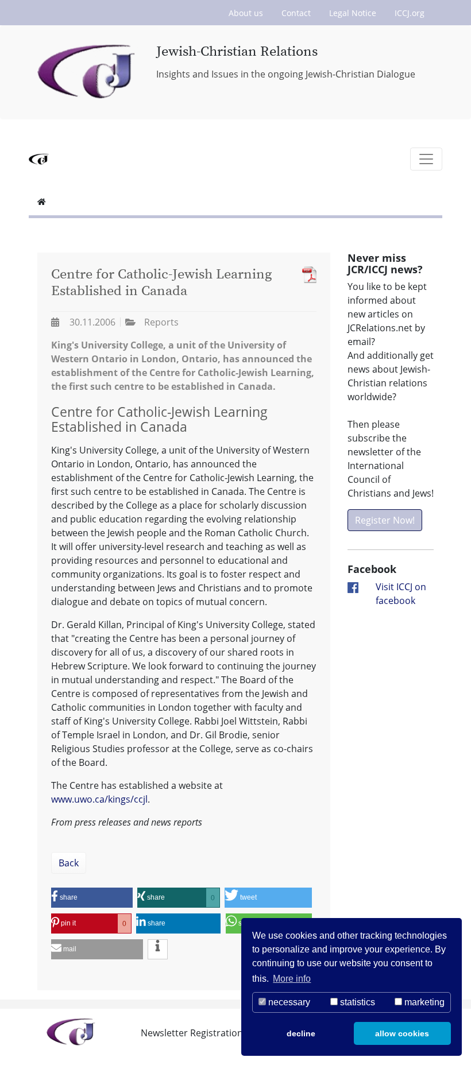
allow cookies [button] (402, 1033)
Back (69, 863)
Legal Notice (352, 12)
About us (246, 12)
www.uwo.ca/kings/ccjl (99, 799)
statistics (356, 1002)
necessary (288, 1002)
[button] (92, 898)
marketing (423, 1002)
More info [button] (292, 978)
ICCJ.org (409, 12)
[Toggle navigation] (426, 159)
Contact (296, 12)
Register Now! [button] (385, 520)
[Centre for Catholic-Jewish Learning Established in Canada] (306, 274)
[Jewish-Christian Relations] (88, 72)
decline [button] (301, 1033)
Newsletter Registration (192, 1033)
